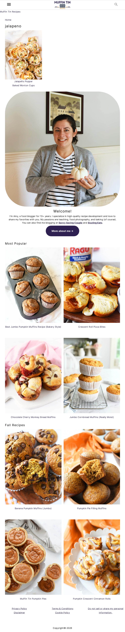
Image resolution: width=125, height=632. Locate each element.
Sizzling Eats (95, 222)
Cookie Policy (62, 612)
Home (8, 20)
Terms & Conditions (62, 608)
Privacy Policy (19, 608)
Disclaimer (19, 612)
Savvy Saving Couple (71, 222)
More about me (61, 230)
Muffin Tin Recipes (10, 11)
